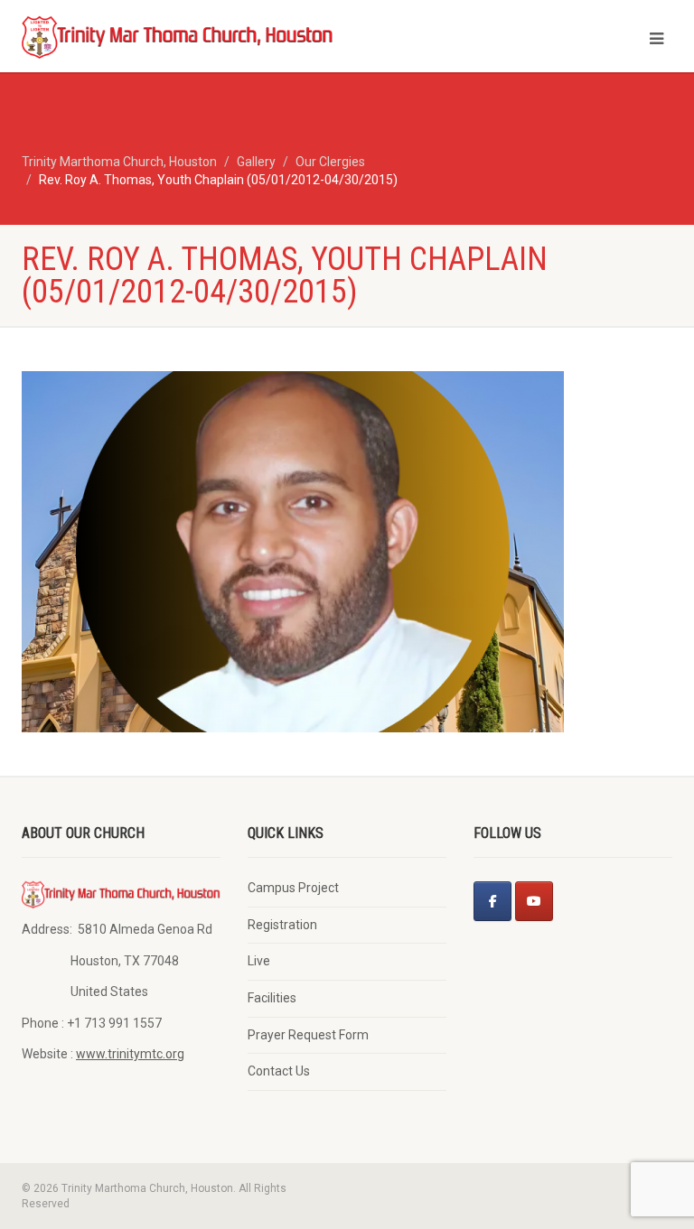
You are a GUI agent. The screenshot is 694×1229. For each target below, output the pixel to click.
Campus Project (293, 887)
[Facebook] (492, 901)
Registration (282, 924)
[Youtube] (534, 901)
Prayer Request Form (308, 1035)
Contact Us (279, 1071)
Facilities (272, 998)
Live (259, 961)
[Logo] (177, 36)
